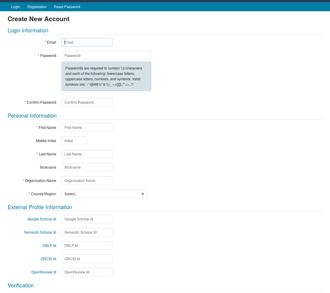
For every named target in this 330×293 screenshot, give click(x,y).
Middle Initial (46, 140)
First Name (46, 127)
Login (15, 6)
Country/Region (42, 193)
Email (50, 42)
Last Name (46, 154)
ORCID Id (48, 258)
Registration (37, 6)
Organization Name (39, 180)
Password (47, 55)
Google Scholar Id (41, 218)
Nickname (48, 167)
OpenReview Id (43, 272)
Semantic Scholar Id (40, 232)
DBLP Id (49, 245)
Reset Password (67, 6)
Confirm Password (40, 102)
